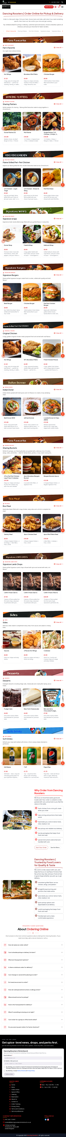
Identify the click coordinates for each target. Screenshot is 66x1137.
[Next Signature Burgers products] (63, 299)
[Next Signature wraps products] (63, 241)
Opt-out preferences (17, 1111)
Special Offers (15, 1092)
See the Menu (55, 847)
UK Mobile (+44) (11, 1061)
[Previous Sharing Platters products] (3, 128)
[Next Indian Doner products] (63, 414)
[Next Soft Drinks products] (63, 763)
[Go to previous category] (3, 31)
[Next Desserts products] (63, 705)
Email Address (8, 1055)
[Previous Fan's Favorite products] (3, 70)
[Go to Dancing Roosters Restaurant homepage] (6, 7)
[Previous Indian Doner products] (3, 414)
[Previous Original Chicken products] (3, 356)
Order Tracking (15, 1104)
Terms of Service (21, 1070)
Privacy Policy (31, 1070)
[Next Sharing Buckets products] (63, 472)
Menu (13, 1087)
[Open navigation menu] (62, 7)
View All (58, 47)
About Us (14, 1099)
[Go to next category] (62, 31)
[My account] (55, 7)
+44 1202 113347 (10, 1119)
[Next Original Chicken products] (63, 356)
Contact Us (14, 1101)
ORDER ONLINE (49, 7)
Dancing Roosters (32, 1135)
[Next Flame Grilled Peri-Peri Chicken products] (63, 185)
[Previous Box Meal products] (3, 530)
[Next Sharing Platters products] (63, 128)
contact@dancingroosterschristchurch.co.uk (18, 1122)
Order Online (15, 1089)
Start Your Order (41, 847)
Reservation (14, 1097)
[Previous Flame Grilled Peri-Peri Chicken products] (3, 185)
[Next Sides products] (63, 647)
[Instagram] (48, 1120)
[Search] (62, 2)
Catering (13, 1094)
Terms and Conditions (17, 1109)
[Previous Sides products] (3, 647)
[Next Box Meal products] (63, 530)
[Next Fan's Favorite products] (63, 70)
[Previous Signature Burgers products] (3, 299)
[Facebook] (46, 1120)
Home (13, 1085)
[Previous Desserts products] (3, 705)
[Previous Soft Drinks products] (3, 763)
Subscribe (9, 1074)
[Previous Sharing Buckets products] (3, 472)
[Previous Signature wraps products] (3, 241)
